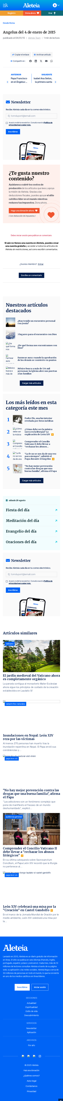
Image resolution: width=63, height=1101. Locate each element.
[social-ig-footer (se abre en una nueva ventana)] (40, 1056)
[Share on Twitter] (41, 61)
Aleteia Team (34, 37)
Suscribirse (22, 987)
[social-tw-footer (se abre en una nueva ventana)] (34, 1056)
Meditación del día (22, 520)
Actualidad (31, 1003)
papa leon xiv (12, 758)
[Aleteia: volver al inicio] (31, 5)
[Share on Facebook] (30, 61)
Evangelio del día (21, 531)
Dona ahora (30, 13)
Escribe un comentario (31, 275)
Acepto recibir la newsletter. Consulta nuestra (30, 123)
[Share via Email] (46, 61)
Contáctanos (31, 1086)
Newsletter (31, 1028)
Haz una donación (31, 1070)
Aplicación (31, 1032)
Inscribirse (13, 131)
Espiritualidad (31, 1007)
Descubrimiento (31, 1015)
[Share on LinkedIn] (36, 61)
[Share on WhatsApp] (51, 61)
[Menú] (11, 5)
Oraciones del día (21, 542)
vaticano (9, 643)
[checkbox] (7, 123)
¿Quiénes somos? (31, 1075)
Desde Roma (9, 23)
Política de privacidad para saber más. (30, 123)
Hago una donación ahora (22, 210)
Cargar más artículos (31, 383)
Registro (12, 13)
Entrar (41, 264)
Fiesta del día (17, 510)
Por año (31, 1045)
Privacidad (31, 1091)
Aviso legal (31, 1081)
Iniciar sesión (40, 987)
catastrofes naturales (15, 704)
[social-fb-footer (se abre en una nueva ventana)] (28, 1056)
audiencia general (14, 816)
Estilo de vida (32, 1011)
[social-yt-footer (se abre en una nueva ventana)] (23, 1056)
